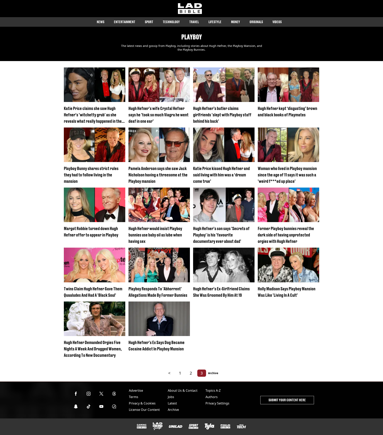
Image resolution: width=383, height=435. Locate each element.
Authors (211, 397)
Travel (194, 22)
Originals (256, 22)
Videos (277, 22)
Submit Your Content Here (287, 400)
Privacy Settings (217, 403)
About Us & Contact (182, 390)
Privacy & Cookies (142, 403)
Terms (133, 397)
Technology (171, 22)
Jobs (171, 397)
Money (235, 22)
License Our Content (144, 409)
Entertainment (124, 22)
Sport (149, 22)
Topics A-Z (213, 390)
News (100, 22)
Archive (213, 373)
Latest (172, 403)
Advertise (136, 390)
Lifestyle (214, 22)
